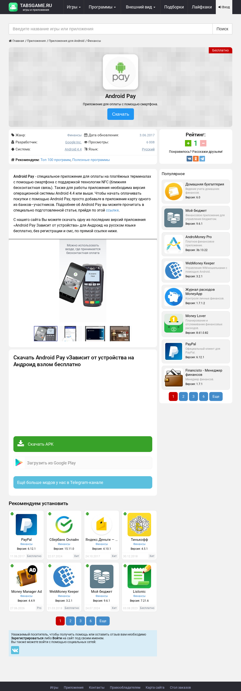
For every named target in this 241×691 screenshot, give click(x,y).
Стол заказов (180, 687)
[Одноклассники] (196, 158)
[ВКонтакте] (189, 158)
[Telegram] (202, 158)
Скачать (120, 114)
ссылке (112, 210)
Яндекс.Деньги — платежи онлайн (102, 540)
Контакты (96, 687)
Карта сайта (155, 687)
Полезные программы (91, 160)
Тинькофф (139, 540)
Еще (103, 621)
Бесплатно (220, 50)
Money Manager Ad (26, 591)
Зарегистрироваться (27, 638)
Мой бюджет (101, 591)
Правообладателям (125, 687)
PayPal (26, 540)
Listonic (139, 591)
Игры (54, 687)
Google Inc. (73, 142)
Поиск (222, 29)
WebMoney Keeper (64, 591)
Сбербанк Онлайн (64, 540)
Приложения (74, 687)
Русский (148, 149)
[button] (153, 243)
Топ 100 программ (55, 160)
